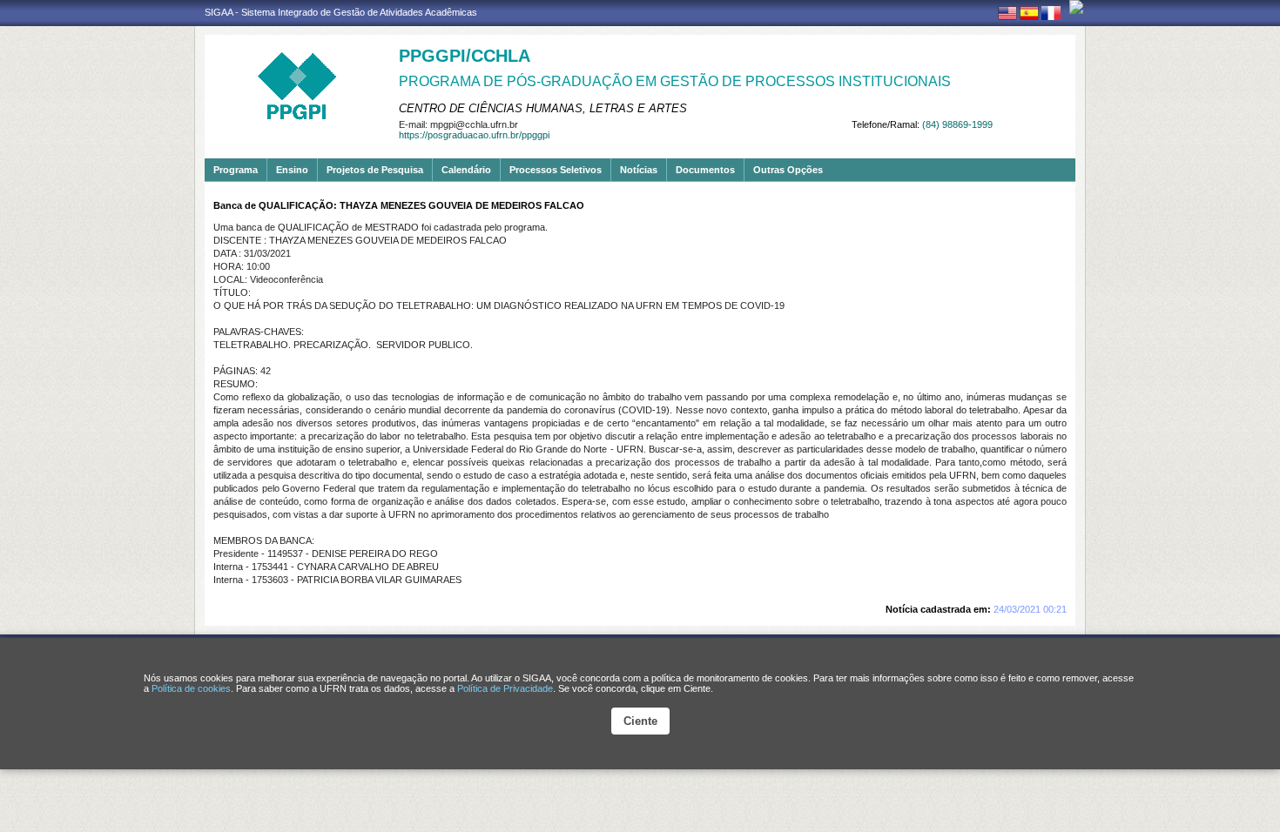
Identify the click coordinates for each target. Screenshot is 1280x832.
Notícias (638, 169)
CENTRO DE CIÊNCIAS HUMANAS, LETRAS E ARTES (543, 108)
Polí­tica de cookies (191, 688)
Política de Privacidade (505, 688)
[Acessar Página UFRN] (1076, 7)
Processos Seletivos (555, 169)
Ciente (640, 721)
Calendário (466, 169)
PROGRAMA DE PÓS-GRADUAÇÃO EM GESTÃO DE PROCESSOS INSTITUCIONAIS (675, 81)
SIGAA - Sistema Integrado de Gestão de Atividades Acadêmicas (341, 12)
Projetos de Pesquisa (375, 169)
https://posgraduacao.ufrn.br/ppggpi (474, 135)
